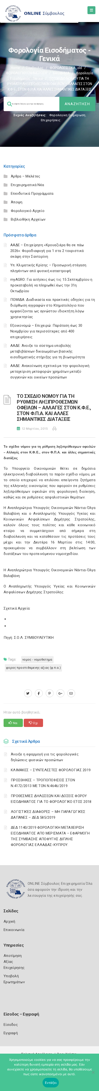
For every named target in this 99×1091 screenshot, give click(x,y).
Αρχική (9, 921)
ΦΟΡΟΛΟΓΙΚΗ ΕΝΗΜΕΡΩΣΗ (26, 73)
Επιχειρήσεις (51, 120)
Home (15, 68)
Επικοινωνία (14, 930)
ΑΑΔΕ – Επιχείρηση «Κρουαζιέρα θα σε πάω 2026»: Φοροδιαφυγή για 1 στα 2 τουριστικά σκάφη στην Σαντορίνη (47, 251)
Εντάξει (51, 1083)
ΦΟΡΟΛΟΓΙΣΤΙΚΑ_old (66, 68)
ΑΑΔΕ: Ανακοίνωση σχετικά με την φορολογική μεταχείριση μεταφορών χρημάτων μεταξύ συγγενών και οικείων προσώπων (50, 371)
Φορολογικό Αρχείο (27, 211)
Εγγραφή (11, 1033)
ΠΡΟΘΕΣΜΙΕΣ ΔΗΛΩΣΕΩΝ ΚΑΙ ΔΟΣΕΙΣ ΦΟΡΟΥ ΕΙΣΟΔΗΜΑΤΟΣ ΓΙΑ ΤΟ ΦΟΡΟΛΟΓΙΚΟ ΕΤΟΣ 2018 (51, 799)
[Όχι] (93, 1075)
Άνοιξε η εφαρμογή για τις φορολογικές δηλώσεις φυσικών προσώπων (45, 757)
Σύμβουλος (34, 68)
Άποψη (17, 202)
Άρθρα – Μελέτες (25, 176)
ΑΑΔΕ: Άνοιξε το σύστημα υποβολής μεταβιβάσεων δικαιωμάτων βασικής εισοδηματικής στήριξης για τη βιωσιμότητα (47, 351)
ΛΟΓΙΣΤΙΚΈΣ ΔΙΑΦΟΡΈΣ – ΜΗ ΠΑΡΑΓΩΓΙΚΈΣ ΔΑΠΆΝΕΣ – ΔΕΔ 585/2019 (48, 815)
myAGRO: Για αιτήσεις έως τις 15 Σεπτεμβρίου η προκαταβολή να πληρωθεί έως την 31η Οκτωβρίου (51, 285)
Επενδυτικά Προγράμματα (32, 193)
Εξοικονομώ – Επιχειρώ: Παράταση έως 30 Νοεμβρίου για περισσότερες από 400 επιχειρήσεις (46, 331)
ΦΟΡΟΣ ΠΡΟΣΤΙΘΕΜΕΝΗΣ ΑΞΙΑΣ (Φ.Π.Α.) (33, 667)
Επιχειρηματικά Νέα (27, 185)
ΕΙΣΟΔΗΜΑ (61, 73)
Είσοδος (11, 1024)
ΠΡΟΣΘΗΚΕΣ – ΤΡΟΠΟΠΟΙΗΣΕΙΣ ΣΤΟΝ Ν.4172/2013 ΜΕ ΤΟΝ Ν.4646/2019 (43, 783)
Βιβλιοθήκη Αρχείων (28, 219)
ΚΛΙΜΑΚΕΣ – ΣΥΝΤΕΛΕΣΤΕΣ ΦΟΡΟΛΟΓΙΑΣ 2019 (51, 770)
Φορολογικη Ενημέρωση (67, 115)
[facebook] (38, 693)
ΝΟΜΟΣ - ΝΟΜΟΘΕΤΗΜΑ (37, 659)
